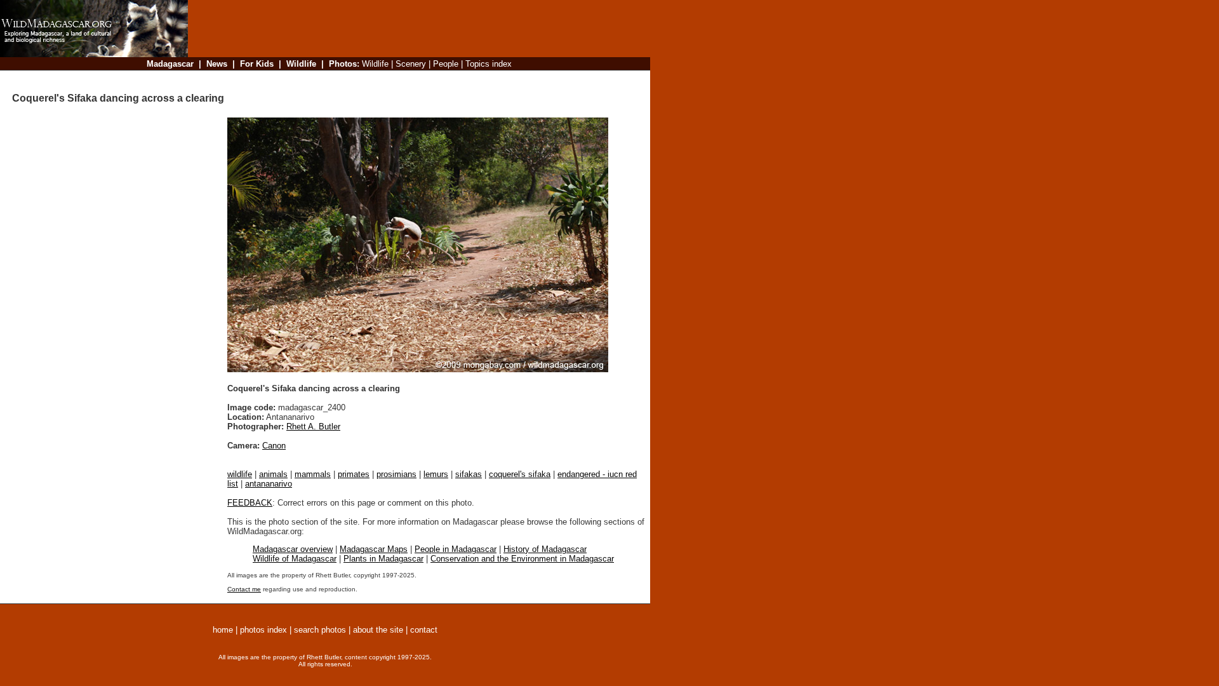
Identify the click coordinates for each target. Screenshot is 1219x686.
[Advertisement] (415, 79)
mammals (313, 474)
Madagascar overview (293, 549)
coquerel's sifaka (519, 474)
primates (354, 474)
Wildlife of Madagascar (294, 558)
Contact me (244, 589)
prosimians (396, 474)
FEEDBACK (249, 503)
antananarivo (268, 483)
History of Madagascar (545, 549)
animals (273, 474)
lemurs (435, 474)
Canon (274, 445)
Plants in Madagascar (383, 558)
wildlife (239, 474)
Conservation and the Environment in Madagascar (522, 558)
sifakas (468, 474)
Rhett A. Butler (313, 426)
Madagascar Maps (374, 549)
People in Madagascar (455, 549)
